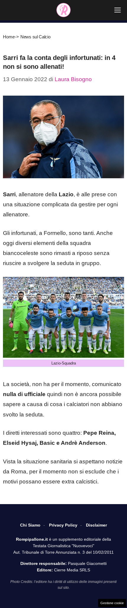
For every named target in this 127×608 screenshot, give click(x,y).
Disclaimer (96, 525)
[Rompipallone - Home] (63, 10)
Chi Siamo (30, 525)
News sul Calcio (35, 36)
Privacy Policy (63, 525)
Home (9, 36)
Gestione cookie (112, 603)
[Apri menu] (117, 10)
